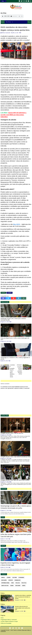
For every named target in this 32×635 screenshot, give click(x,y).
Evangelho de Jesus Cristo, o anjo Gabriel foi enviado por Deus (15, 456)
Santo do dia (4, 585)
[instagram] (24, 1)
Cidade (8, 577)
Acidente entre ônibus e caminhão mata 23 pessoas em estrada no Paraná (23, 597)
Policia (18, 582)
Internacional (5, 582)
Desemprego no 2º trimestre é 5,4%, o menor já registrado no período (15, 358)
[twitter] (22, 1)
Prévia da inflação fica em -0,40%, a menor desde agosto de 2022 (15, 338)
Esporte (11, 580)
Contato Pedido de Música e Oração (9, 621)
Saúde (11, 585)
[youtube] (28, 1)
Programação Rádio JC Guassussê (9, 619)
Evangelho (17, 580)
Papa (12, 582)
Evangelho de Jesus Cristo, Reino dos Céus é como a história (15, 480)
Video (23, 585)
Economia (9, 292)
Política (24, 582)
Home (3, 22)
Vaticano (17, 585)
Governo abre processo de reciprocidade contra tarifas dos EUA (22, 608)
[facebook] (19, 1)
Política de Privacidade (6, 623)
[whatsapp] (30, 1)
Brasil (3, 577)
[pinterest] (26, 1)
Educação (4, 580)
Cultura (14, 577)
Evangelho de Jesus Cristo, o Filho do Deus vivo (12, 433)
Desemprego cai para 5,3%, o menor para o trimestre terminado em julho (13, 319)
